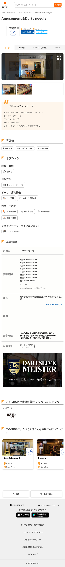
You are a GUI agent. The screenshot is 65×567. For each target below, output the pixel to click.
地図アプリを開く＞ (54, 304)
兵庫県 (19, 12)
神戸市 (26, 12)
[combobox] (34, 5)
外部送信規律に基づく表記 (32, 547)
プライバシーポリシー (32, 539)
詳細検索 (11, 12)
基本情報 (22, 48)
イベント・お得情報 (40, 48)
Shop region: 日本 (48, 505)
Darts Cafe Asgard (12, 458)
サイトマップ (32, 554)
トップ (4, 12)
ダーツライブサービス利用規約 (32, 525)
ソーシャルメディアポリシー (32, 532)
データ (57, 48)
